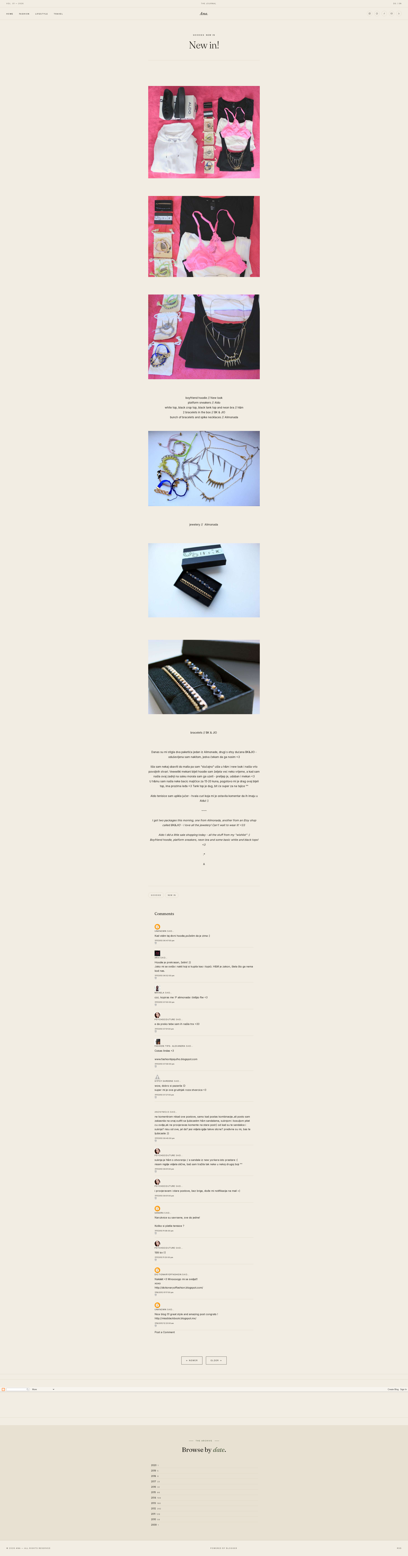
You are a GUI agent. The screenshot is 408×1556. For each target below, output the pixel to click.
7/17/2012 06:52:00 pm (164, 975)
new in (210, 35)
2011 (155, 1514)
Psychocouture (165, 1019)
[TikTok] (384, 13)
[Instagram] (369, 13)
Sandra (159, 1213)
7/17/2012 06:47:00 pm (164, 940)
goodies (198, 35)
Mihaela (159, 992)
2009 (155, 1524)
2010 (155, 1519)
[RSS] (399, 13)
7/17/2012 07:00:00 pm (164, 1002)
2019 (155, 1470)
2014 (156, 1497)
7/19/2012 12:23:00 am (164, 1323)
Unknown (160, 931)
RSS (399, 1548)
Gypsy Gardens (164, 1081)
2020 (155, 1465)
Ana (204, 13)
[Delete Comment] (204, 943)
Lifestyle (41, 14)
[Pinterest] (377, 13)
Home (9, 14)
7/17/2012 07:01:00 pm (164, 1029)
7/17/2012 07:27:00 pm (164, 1095)
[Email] (391, 13)
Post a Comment (165, 1332)
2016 (155, 1486)
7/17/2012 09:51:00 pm (164, 1169)
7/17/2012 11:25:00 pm (164, 1257)
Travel (58, 14)
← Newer (192, 1360)
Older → (216, 1360)
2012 (156, 1508)
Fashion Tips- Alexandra (170, 1046)
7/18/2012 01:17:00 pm (164, 1292)
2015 (155, 1492)
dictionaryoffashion (168, 1274)
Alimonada (231, 417)
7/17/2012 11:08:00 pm (164, 1231)
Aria (157, 957)
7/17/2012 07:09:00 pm (164, 1064)
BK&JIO (249, 752)
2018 (155, 1476)
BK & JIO (219, 412)
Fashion (24, 14)
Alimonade (210, 752)
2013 (156, 1503)
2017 (155, 1481)
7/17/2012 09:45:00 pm (165, 1138)
